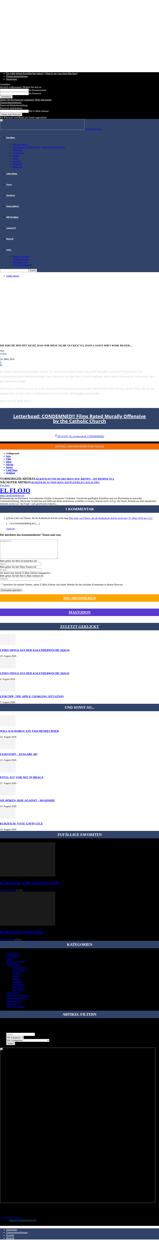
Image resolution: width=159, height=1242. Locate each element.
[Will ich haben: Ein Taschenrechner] (8, 725)
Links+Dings (11, 174)
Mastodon (80, 612)
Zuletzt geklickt (79, 627)
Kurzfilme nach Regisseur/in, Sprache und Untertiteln (38, 147)
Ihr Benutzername (37, 90)
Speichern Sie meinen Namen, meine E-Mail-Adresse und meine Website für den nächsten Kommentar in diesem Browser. (63, 584)
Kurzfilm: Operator (21, 932)
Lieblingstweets (20, 262)
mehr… (9, 250)
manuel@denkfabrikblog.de (22, 1220)
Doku (15, 976)
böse (8, 456)
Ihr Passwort (35, 93)
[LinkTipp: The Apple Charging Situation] (8, 690)
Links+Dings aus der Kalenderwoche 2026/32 (34, 673)
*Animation (18, 153)
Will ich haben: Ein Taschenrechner (29, 731)
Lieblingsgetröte (20, 259)
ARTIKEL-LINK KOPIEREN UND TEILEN (79, 446)
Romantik (17, 164)
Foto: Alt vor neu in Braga (21, 777)
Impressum (11, 79)
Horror (17, 982)
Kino (8, 461)
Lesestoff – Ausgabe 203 (18, 754)
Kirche (9, 464)
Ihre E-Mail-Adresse (39, 111)
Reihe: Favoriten (20, 256)
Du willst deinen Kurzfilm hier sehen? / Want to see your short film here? (42, 73)
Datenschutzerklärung (17, 76)
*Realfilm (17, 150)
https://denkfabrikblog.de (12, 495)
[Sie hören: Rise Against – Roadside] (8, 794)
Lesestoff (11, 228)
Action (15, 155)
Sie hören (10, 195)
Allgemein (12, 954)
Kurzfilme (10, 138)
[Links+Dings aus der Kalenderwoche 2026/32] (8, 667)
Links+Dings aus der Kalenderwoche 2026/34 (34, 650)
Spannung (17, 166)
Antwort (10, 528)
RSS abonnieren (79, 598)
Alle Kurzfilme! (20, 144)
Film (8, 459)
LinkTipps (11, 470)
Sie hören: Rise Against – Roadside (27, 800)
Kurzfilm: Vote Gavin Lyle (21, 823)
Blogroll (9, 239)
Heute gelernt (12, 206)
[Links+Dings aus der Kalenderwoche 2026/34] (8, 644)
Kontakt (10, 1235)
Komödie (17, 161)
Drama (15, 158)
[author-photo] (4, 485)
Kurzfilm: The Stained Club (29, 883)
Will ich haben (12, 217)
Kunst (9, 467)
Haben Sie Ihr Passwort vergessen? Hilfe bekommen (26, 99)
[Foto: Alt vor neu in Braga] (8, 771)
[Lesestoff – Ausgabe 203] (8, 748)
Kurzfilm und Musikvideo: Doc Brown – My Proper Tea (75, 479)
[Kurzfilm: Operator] (27, 925)
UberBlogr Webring (12, 1217)
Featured (12, 956)
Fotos (9, 185)
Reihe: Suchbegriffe (22, 265)
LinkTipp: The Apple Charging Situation (32, 696)
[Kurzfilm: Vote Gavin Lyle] (8, 817)
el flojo (3, 353)
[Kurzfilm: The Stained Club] (27, 875)
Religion (10, 473)
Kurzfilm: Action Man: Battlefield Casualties (66, 482)
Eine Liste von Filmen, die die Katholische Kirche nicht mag (98, 518)
